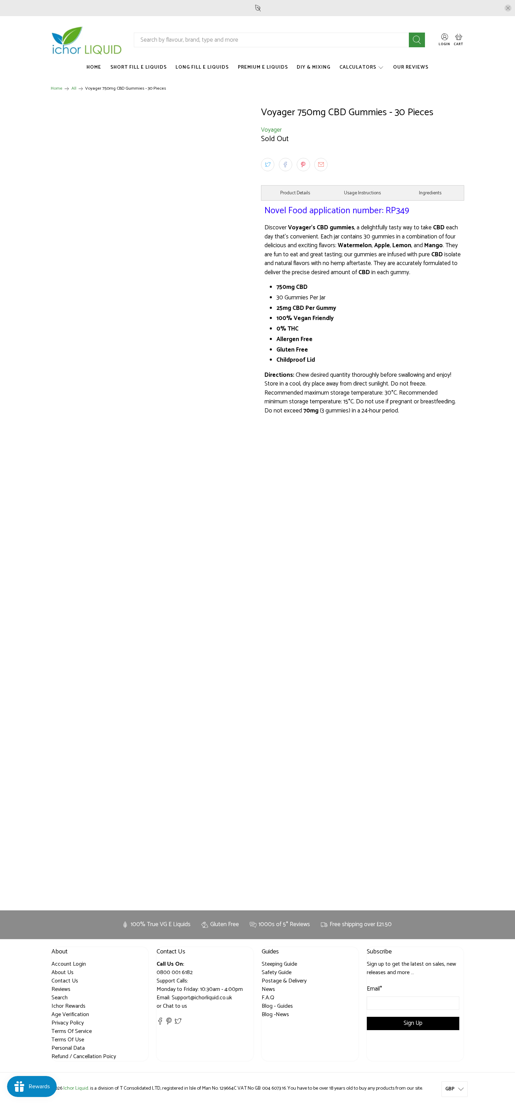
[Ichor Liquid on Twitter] (177, 1023)
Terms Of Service (72, 1031)
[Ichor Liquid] (87, 40)
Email (374, 989)
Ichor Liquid (75, 1088)
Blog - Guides (277, 1006)
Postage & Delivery (284, 981)
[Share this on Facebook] (285, 164)
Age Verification (70, 1014)
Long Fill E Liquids (202, 67)
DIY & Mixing (313, 67)
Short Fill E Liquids (138, 67)
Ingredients (430, 193)
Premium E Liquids (263, 67)
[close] (507, 8)
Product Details (295, 193)
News (268, 989)
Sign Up (413, 1023)
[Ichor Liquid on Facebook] (160, 1023)
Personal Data (68, 1048)
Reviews (61, 989)
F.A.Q (268, 997)
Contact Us (65, 981)
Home (94, 67)
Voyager (271, 130)
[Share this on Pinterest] (303, 164)
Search (60, 997)
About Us (63, 972)
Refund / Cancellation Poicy (84, 1056)
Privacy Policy (68, 1023)
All (73, 88)
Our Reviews (410, 67)
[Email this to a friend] (321, 164)
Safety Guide (276, 972)
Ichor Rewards (68, 1006)
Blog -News (275, 1014)
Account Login (69, 964)
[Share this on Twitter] (267, 164)
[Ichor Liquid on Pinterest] (168, 1023)
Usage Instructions (362, 193)
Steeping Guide (279, 964)
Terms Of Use (68, 1039)
